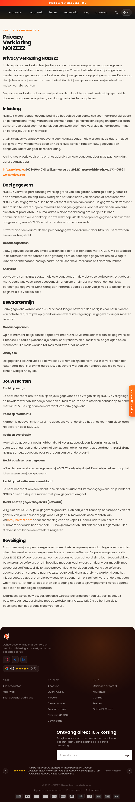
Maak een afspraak (105, 686)
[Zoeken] (116, 12)
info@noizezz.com (19, 520)
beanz (53, 12)
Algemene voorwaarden (48, 790)
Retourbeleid (93, 790)
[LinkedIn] (23, 659)
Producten (16, 12)
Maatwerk (36, 12)
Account (53, 686)
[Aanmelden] (127, 755)
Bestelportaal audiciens (18, 697)
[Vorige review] (5, 771)
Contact (101, 12)
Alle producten (12, 686)
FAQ (86, 12)
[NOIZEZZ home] (6, 636)
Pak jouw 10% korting (132, 401)
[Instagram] (6, 659)
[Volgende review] (129, 771)
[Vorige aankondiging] (5, 3)
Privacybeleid (74, 790)
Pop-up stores (57, 709)
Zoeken (97, 703)
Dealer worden (57, 703)
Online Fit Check (103, 709)
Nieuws (52, 697)
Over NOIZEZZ (56, 692)
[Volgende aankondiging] (130, 3)
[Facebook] (15, 659)
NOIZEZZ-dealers (58, 715)
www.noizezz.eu (14, 175)
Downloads (55, 721)
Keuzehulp (71, 12)
